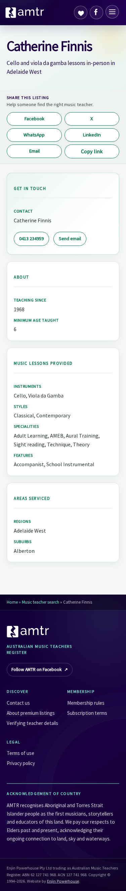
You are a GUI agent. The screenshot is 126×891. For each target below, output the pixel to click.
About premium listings (31, 713)
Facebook (34, 119)
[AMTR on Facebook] (96, 12)
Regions (22, 521)
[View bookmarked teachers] (80, 12)
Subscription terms (87, 713)
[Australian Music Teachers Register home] (24, 12)
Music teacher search (40, 602)
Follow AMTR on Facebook (39, 669)
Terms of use (20, 753)
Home (12, 602)
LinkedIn (92, 135)
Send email (70, 238)
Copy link (91, 151)
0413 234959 (31, 238)
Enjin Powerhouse (63, 881)
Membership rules (85, 703)
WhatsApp (34, 135)
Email (34, 151)
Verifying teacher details (32, 723)
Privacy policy (21, 763)
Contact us (18, 703)
